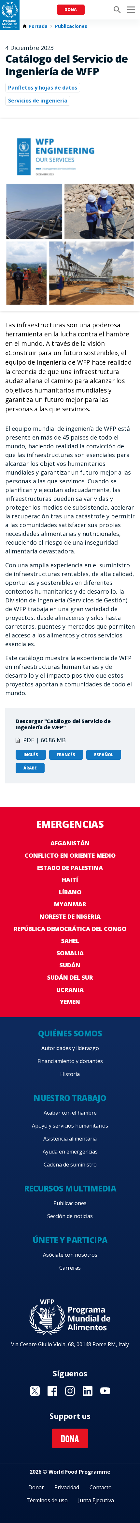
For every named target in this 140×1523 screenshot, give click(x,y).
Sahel (70, 941)
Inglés (30, 754)
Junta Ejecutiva (96, 1500)
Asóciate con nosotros (70, 1254)
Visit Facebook (52, 1391)
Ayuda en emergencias (70, 1151)
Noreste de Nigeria (70, 916)
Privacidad (66, 1487)
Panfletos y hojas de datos (42, 87)
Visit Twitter (35, 1391)
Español (103, 754)
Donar (36, 1487)
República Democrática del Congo (70, 929)
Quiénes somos (70, 1033)
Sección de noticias (70, 1216)
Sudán (70, 965)
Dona (70, 9)
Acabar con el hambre (70, 1112)
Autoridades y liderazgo (70, 1048)
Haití (70, 880)
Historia (70, 1074)
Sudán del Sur (70, 977)
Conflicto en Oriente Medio (70, 855)
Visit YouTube (105, 1391)
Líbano (70, 892)
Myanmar (70, 904)
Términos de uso (47, 1500)
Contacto (101, 1487)
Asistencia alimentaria (70, 1138)
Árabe (30, 768)
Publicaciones (71, 26)
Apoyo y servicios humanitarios (70, 1125)
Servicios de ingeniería (37, 100)
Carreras (70, 1267)
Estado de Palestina (70, 868)
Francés (66, 754)
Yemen (70, 1002)
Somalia (70, 953)
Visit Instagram (70, 1391)
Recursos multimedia (70, 1188)
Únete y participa (70, 1240)
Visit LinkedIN (87, 1391)
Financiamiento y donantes (70, 1061)
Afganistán (70, 843)
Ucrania (70, 990)
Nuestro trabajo (70, 1098)
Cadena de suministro (70, 1164)
